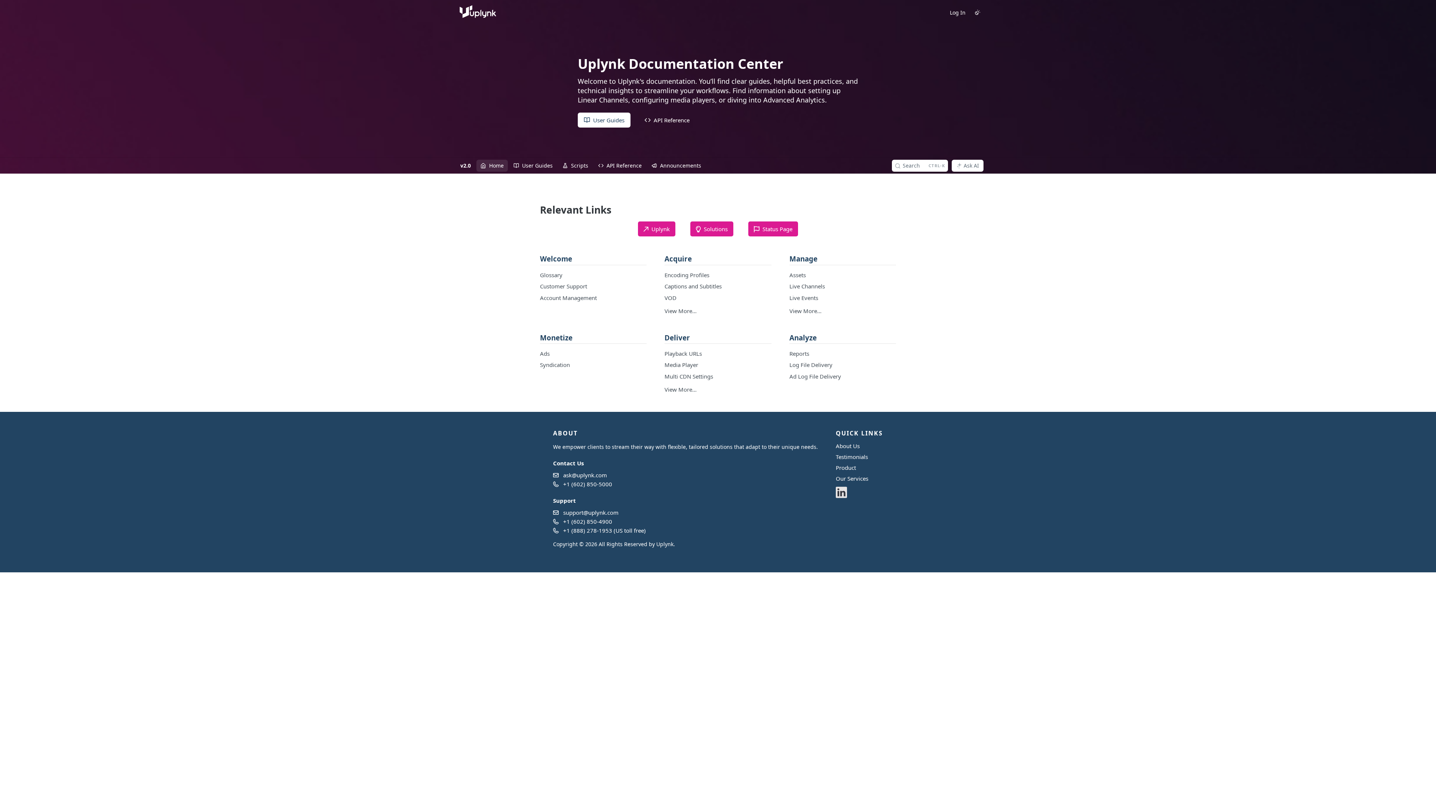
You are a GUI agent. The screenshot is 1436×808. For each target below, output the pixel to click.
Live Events (803, 298)
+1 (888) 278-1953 (587, 530)
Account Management (568, 298)
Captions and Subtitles (693, 286)
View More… (681, 311)
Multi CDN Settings (689, 376)
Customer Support (563, 286)
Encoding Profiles (687, 275)
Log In (958, 12)
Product (846, 467)
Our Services (852, 478)
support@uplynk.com (591, 512)
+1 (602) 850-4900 (587, 521)
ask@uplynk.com (585, 475)
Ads (545, 353)
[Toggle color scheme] (978, 12)
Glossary (551, 275)
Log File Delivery (810, 364)
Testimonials (852, 456)
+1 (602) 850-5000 (587, 484)
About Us (848, 446)
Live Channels (807, 286)
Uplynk (664, 544)
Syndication (555, 364)
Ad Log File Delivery (815, 376)
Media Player (681, 364)
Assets (797, 275)
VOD (670, 298)
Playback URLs (683, 353)
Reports (799, 353)
